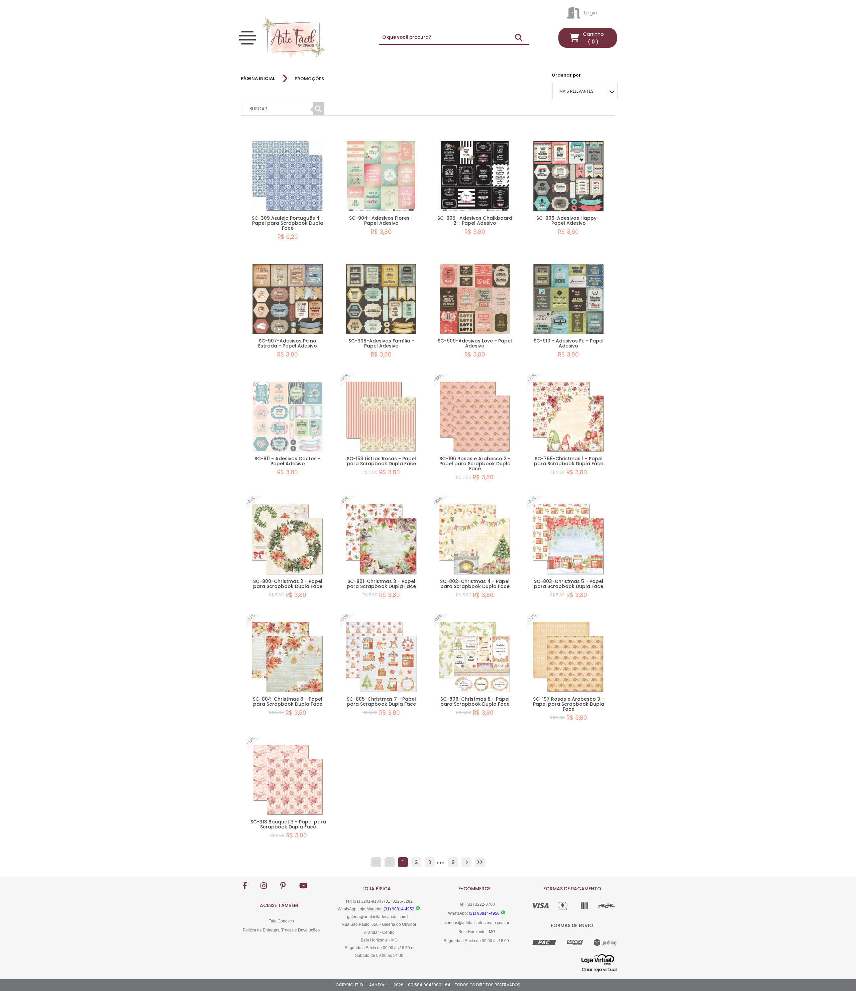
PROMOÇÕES (309, 79)
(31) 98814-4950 (484, 913)
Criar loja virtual (599, 969)
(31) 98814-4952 (399, 909)
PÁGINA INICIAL (258, 78)
